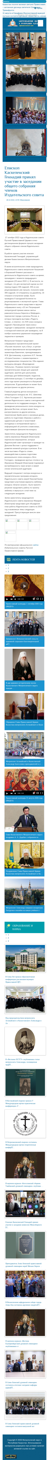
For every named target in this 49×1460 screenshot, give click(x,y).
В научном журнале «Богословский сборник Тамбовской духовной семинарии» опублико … (24, 1184)
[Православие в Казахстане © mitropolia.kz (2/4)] (22, 524)
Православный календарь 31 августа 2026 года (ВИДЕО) (24, 799)
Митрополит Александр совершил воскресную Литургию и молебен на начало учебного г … (24, 909)
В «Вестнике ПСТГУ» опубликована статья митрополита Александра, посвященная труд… (22, 1062)
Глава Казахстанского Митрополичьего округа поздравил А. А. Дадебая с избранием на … (24, 836)
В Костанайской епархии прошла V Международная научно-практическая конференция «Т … (20, 1103)
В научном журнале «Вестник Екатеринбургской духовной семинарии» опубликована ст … (21, 1343)
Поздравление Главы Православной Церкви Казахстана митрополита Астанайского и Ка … (24, 872)
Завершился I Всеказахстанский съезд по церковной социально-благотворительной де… (22, 641)
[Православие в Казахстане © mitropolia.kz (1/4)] (10, 524)
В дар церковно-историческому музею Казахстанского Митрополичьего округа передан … (22, 685)
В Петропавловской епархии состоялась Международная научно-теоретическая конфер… (21, 1144)
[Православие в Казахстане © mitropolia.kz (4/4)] (10, 536)
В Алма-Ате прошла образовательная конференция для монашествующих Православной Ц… (20, 979)
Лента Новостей (23, 559)
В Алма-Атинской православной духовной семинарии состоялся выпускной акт (22, 1425)
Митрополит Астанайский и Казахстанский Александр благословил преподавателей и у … (24, 762)
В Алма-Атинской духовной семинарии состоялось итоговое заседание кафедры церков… (21, 1385)
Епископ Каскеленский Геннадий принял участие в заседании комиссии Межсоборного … (23, 1224)
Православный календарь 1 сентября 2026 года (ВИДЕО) (24, 605)
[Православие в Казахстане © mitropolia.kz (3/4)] (34, 524)
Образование (25, 200)
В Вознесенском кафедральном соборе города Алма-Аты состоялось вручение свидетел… (23, 1303)
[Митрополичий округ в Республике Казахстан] (25, 22)
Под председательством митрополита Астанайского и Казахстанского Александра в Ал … (23, 1020)
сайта (35, 545)
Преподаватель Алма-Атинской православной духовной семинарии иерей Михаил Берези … (23, 1265)
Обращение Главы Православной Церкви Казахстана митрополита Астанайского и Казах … (24, 724)
